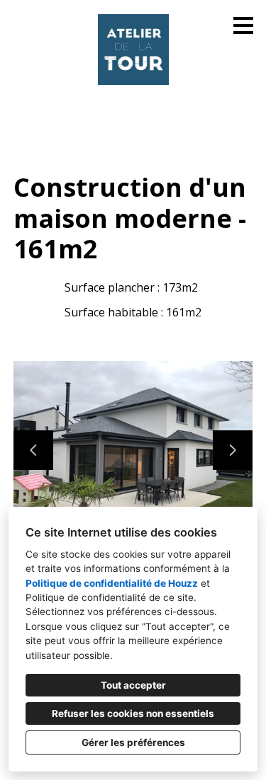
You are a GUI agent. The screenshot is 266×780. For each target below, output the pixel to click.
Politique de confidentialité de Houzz (112, 583)
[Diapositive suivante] (233, 450)
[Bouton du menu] (243, 25)
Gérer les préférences (133, 742)
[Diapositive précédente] (33, 450)
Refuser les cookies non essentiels (133, 713)
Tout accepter (133, 685)
